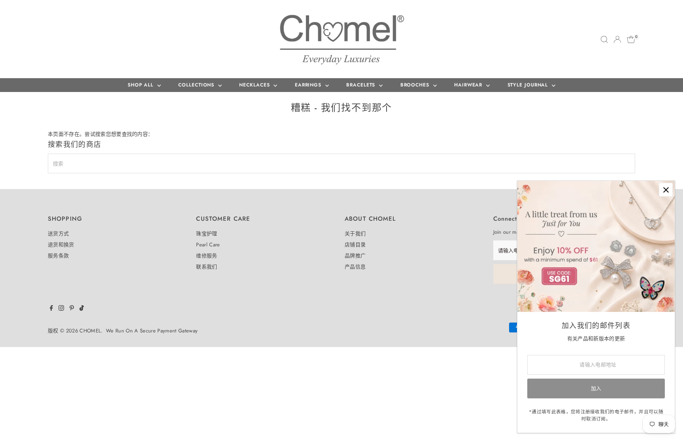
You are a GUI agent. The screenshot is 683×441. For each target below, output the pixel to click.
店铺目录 (355, 244)
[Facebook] (51, 309)
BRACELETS (361, 84)
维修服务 (206, 255)
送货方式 (58, 233)
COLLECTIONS (197, 84)
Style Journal (529, 84)
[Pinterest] (72, 309)
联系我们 (206, 266)
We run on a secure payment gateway (152, 330)
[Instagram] (61, 309)
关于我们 (355, 233)
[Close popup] (666, 190)
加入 (596, 388)
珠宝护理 (206, 233)
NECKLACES (255, 84)
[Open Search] (604, 39)
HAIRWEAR (469, 84)
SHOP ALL (141, 84)
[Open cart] (631, 39)
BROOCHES (415, 84)
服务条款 (58, 255)
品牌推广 (355, 255)
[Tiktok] (81, 309)
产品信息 (355, 266)
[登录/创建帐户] (617, 39)
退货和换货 (61, 244)
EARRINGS (309, 84)
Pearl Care (208, 244)
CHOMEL (90, 330)
